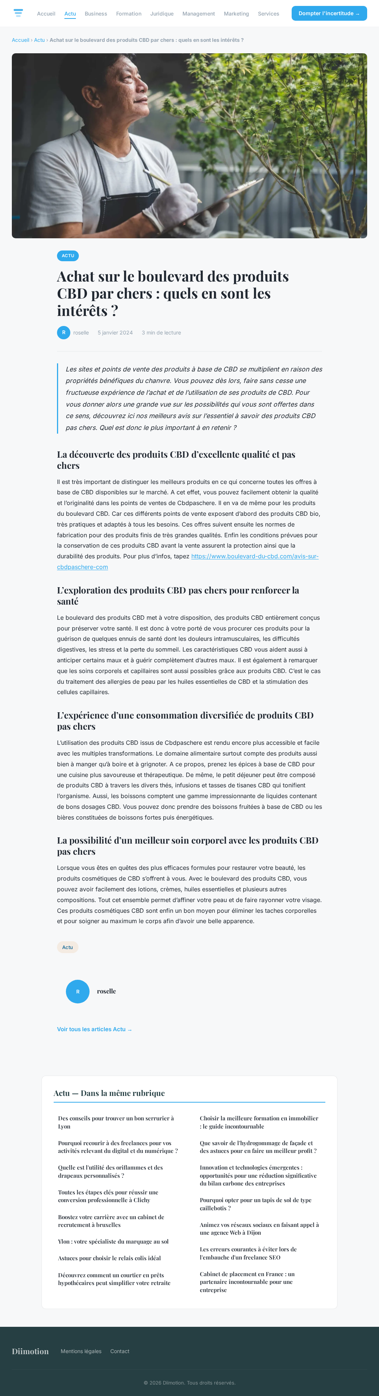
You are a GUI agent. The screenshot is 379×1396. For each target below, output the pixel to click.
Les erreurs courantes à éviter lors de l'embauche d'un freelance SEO (248, 1253)
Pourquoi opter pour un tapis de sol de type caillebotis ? (256, 1203)
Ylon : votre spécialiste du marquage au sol (113, 1241)
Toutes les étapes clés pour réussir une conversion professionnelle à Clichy (108, 1196)
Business (96, 13)
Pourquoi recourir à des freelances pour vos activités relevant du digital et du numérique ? (118, 1146)
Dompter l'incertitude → (329, 13)
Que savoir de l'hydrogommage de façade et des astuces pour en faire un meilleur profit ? (258, 1146)
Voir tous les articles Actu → (95, 1029)
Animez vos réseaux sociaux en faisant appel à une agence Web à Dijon (259, 1228)
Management (198, 13)
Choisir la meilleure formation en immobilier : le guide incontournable (259, 1122)
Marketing (236, 13)
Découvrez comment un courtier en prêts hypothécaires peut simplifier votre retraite (114, 1278)
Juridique (162, 13)
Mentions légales (81, 1351)
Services (268, 13)
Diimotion (30, 1351)
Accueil (46, 13)
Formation (128, 13)
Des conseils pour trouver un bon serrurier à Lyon (116, 1122)
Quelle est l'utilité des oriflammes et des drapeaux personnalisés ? (110, 1171)
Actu (70, 13)
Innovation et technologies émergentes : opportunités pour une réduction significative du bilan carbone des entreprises (258, 1175)
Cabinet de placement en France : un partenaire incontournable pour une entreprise (247, 1282)
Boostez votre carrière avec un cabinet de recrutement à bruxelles (111, 1220)
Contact (120, 1351)
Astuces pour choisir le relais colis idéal (109, 1258)
